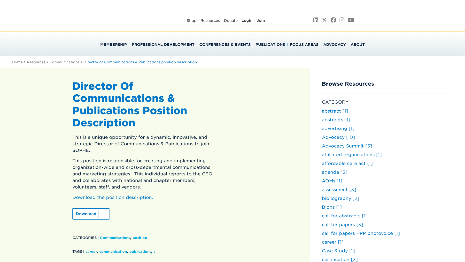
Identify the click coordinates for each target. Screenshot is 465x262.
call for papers (342, 224)
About (358, 44)
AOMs (332, 180)
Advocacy (334, 44)
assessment (339, 189)
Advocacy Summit (347, 145)
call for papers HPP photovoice (361, 233)
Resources (210, 20)
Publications (270, 44)
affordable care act (347, 163)
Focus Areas (304, 44)
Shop (192, 20)
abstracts (336, 119)
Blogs (332, 207)
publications (140, 252)
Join (261, 20)
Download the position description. (112, 197)
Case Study (338, 250)
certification (340, 259)
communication (113, 252)
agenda (334, 172)
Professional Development (163, 44)
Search (400, 19)
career (91, 252)
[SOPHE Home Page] (101, 24)
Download (86, 214)
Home (17, 62)
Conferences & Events (225, 44)
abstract (335, 111)
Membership (113, 44)
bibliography (340, 198)
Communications (64, 62)
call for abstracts (344, 215)
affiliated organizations (352, 154)
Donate (231, 20)
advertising (338, 128)
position (139, 238)
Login (247, 20)
